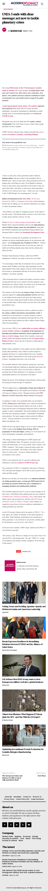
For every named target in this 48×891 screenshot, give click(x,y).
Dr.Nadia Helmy (7, 720)
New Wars (42, 776)
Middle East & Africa (8, 710)
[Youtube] (28, 824)
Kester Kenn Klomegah (9, 650)
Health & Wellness (8, 745)
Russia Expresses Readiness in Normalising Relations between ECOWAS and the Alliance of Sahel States (22, 644)
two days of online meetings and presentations (21, 222)
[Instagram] (10, 824)
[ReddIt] (25, 37)
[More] (35, 37)
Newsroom (16, 31)
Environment (8, 9)
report (28, 403)
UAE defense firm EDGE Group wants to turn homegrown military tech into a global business (22, 680)
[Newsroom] (4, 30)
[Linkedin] (20, 37)
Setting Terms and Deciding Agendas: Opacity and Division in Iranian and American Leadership (24, 608)
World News (6, 637)
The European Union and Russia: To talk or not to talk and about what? (12, 778)
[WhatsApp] (15, 37)
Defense (5, 675)
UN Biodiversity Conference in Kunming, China (17, 497)
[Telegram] (30, 37)
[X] (9, 37)
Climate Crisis (26, 551)
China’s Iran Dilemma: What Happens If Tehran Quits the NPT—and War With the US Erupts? (22, 715)
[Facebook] (4, 37)
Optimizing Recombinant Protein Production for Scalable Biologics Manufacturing (23, 750)
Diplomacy (6, 602)
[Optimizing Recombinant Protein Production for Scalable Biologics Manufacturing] (24, 735)
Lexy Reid (5, 612)
